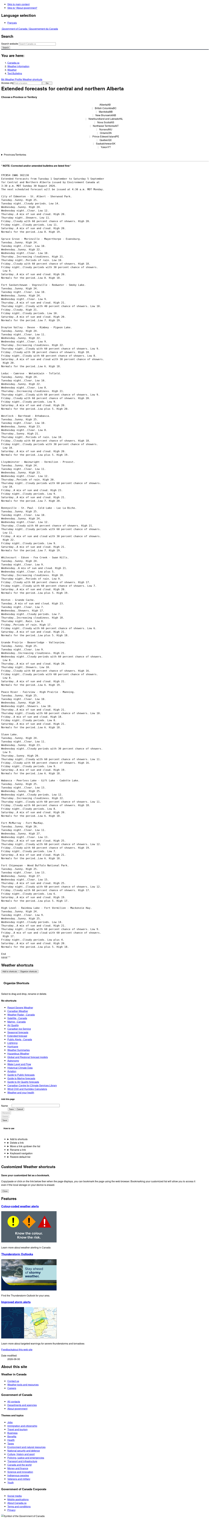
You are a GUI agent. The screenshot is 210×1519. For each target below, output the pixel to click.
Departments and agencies (22, 1405)
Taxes (10, 1443)
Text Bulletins (14, 73)
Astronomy (13, 1060)
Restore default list (20, 1157)
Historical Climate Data (20, 1067)
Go (47, 83)
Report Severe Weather (20, 1007)
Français (12, 22)
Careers (11, 1388)
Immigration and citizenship (22, 1426)
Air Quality (13, 1025)
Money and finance (17, 1468)
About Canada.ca (16, 1503)
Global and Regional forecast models (27, 1057)
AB (105, 104)
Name (4, 1105)
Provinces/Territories (15, 154)
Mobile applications (18, 1499)
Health (11, 1440)
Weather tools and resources (23, 1384)
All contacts (13, 1401)
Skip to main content (18, 4)
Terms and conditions (19, 1506)
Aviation (11, 1071)
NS (105, 122)
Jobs (10, 1422)
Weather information (18, 66)
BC (106, 108)
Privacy (11, 1510)
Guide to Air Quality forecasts (23, 1082)
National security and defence (23, 1450)
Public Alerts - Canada (19, 1039)
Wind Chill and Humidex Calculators (27, 1089)
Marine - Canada (16, 1021)
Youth (10, 1482)
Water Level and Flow (19, 1064)
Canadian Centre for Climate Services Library (32, 1085)
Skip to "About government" (22, 8)
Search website (9, 43)
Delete (5, 1116)
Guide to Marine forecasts (21, 1078)
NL (106, 119)
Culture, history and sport (21, 1454)
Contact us (13, 1381)
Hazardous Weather (18, 1053)
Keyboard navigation (21, 1153)
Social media (14, 1496)
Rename (6, 1113)
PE (105, 136)
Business (12, 1433)
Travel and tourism (17, 1429)
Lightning (12, 1043)
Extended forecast (17, 1036)
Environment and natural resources (26, 1447)
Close (5, 1191)
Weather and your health (20, 1092)
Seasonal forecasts (17, 1032)
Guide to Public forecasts (21, 1075)
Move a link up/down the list (25, 1146)
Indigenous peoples (18, 1475)
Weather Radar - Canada (21, 1014)
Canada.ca (13, 62)
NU (105, 129)
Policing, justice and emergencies (25, 1457)
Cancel (20, 1109)
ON (106, 133)
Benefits (11, 1436)
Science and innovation (20, 1472)
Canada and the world (19, 1465)
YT (106, 147)
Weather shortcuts (32, 79)
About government (17, 1408)
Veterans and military (18, 1479)
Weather (12, 70)
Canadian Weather (17, 1011)
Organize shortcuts (28, 971)
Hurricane (12, 1046)
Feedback (16, 1349)
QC (106, 140)
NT (106, 126)
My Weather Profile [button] (12, 79)
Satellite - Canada (17, 1018)
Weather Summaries (18, 1050)
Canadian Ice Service (19, 1029)
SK (105, 143)
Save (11, 1109)
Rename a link (18, 1149)
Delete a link (17, 1142)
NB (105, 115)
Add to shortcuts (9, 971)
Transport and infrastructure (22, 1461)
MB (106, 111)
